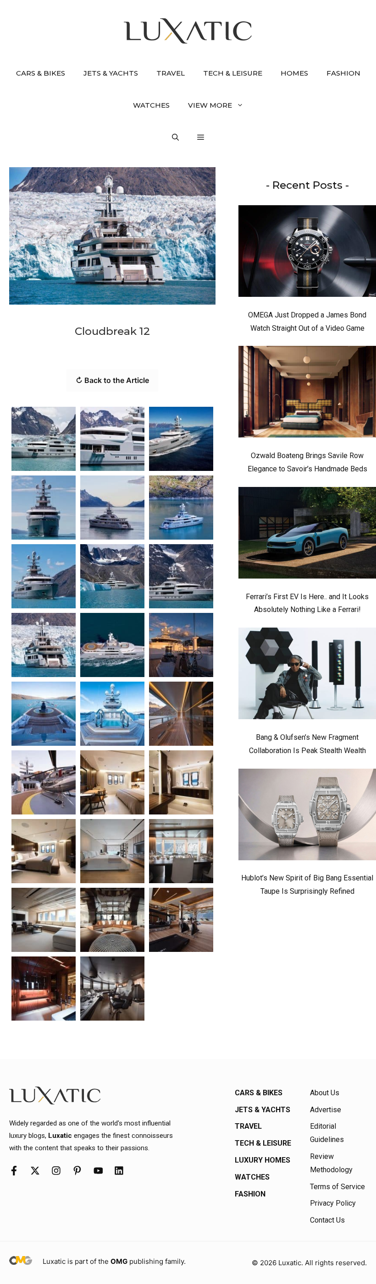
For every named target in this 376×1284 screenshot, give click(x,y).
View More (210, 105)
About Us (324, 1092)
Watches (151, 105)
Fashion (343, 73)
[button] (175, 137)
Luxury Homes (262, 1160)
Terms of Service (337, 1186)
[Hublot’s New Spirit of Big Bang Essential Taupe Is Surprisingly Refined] (307, 817)
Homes (294, 73)
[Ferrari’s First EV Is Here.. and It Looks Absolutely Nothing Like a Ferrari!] (307, 535)
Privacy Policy (333, 1203)
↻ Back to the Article (112, 380)
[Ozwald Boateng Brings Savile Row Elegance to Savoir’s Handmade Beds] (307, 394)
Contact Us (327, 1220)
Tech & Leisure (232, 73)
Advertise (325, 1109)
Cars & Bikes (40, 73)
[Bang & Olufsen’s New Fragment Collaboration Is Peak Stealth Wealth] (307, 676)
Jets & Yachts (110, 73)
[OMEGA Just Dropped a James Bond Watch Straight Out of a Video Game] (307, 253)
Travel (170, 73)
